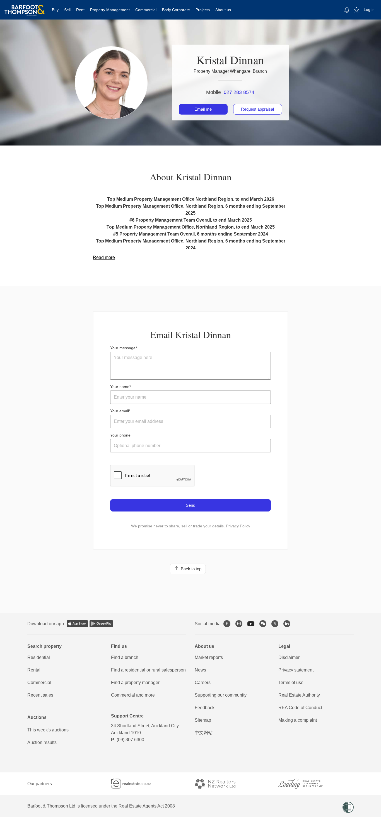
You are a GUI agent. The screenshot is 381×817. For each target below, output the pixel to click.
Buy (55, 10)
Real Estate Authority (299, 695)
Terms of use (290, 682)
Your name (119, 386)
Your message (123, 348)
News (200, 670)
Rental (33, 670)
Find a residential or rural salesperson (148, 670)
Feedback (204, 707)
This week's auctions (48, 730)
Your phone (120, 435)
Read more (104, 257)
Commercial (145, 10)
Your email (119, 411)
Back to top (190, 568)
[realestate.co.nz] (136, 783)
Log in (369, 9)
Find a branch (124, 657)
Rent (80, 10)
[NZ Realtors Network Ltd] (220, 783)
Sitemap (203, 720)
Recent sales (40, 695)
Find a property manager (135, 682)
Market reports (209, 657)
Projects (203, 10)
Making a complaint (297, 720)
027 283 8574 (239, 92)
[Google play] (101, 623)
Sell (67, 10)
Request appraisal (257, 109)
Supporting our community (221, 695)
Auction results (42, 742)
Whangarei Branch (248, 71)
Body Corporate (176, 10)
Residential (38, 657)
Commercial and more (133, 695)
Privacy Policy (238, 526)
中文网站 (204, 732)
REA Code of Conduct (300, 707)
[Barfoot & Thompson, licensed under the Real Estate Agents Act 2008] (24, 7)
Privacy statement (296, 670)
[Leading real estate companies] (306, 783)
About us (223, 10)
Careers (203, 682)
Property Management (110, 10)
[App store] (77, 623)
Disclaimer (289, 657)
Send (190, 505)
